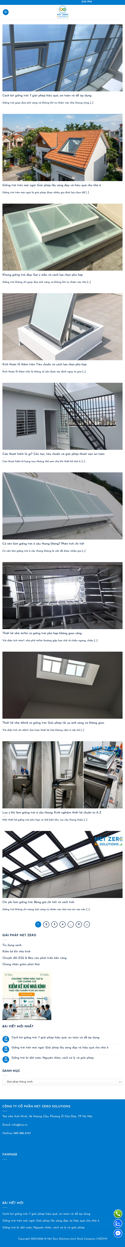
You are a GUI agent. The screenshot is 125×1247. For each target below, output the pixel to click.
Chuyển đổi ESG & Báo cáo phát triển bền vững (34, 958)
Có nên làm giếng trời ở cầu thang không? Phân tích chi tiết (43, 543)
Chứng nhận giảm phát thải (21, 964)
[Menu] (6, 12)
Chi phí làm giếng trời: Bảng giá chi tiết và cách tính (38, 902)
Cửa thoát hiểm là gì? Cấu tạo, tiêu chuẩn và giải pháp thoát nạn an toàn (53, 454)
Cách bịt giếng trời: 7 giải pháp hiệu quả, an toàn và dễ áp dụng (46, 95)
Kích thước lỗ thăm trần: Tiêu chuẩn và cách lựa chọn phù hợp (44, 364)
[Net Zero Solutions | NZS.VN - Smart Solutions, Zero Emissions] (62, 12)
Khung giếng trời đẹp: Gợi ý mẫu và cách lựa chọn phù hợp (42, 274)
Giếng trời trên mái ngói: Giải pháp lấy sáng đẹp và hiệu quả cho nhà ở (51, 185)
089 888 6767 (22, 1133)
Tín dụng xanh (12, 945)
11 (79, 924)
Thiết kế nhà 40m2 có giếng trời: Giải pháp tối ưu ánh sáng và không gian (53, 723)
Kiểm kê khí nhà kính (16, 951)
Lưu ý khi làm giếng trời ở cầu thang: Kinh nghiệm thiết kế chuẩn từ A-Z (51, 812)
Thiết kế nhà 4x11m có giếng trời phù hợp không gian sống (42, 633)
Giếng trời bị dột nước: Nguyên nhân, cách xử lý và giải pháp (53, 1058)
